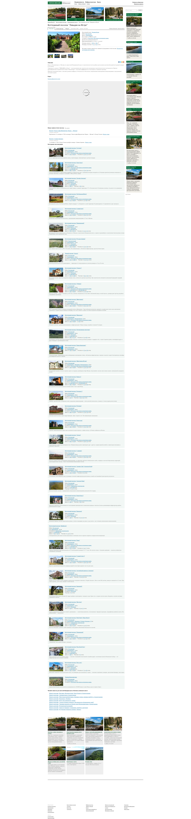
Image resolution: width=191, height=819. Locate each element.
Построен (73, 183)
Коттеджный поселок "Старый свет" (74, 208)
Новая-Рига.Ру (51, 22)
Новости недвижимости (110, 806)
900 (74, 384)
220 (70, 275)
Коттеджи (69, 807)
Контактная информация (129, 806)
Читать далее (106, 134)
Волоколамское (78, 318)
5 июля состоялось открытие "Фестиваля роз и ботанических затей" (76, 702)
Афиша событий (82, 3)
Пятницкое (77, 364)
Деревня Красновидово (71, 677)
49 (87, 457)
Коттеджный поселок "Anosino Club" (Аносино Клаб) (78, 466)
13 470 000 (72, 487)
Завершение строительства (77, 486)
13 (84, 259)
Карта (99, 2)
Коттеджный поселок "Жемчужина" (74, 299)
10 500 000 (72, 546)
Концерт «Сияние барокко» (56, 138)
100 (70, 337)
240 (70, 654)
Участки (68, 806)
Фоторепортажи (108, 809)
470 (70, 154)
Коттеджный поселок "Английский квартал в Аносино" (79, 570)
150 (70, 215)
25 (87, 215)
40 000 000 (72, 245)
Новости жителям (54, 693)
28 (75, 182)
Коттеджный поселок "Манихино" (74, 315)
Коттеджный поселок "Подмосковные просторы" (77, 329)
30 (87, 246)
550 (74, 441)
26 (75, 454)
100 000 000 (82, 383)
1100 (74, 275)
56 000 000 (72, 184)
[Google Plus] (123, 62)
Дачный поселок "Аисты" (71, 253)
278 (70, 625)
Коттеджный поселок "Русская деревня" (75, 239)
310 (74, 412)
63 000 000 (72, 383)
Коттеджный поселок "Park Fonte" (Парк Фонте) (77, 617)
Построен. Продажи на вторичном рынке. (98, 38)
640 (74, 246)
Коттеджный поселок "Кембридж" (58, 526)
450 (96, 43)
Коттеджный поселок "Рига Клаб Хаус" (75, 647)
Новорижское (89, 35)
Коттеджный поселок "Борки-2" (73, 376)
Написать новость (138, 4)
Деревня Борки (95, 32)
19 (84, 457)
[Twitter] (120, 62)
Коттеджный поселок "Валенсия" (73, 511)
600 (74, 291)
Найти (140, 10)
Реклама (126, 807)
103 (70, 259)
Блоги (75, 3)
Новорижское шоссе (73, 22)
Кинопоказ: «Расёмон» (65, 698)
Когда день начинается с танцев (67, 700)
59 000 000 (72, 290)
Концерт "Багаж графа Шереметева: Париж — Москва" (63, 130)
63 (54, 533)
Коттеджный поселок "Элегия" (73, 435)
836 (74, 154)
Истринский (88, 33)
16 (84, 441)
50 (86, 200)
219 (70, 246)
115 (70, 548)
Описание (51, 28)
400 (70, 170)
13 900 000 (56, 532)
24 (87, 170)
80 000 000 (81, 290)
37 (87, 154)
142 (70, 670)
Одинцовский (50, 816)
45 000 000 (72, 274)
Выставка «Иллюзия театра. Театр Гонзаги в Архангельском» (75, 693)
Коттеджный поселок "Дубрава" (73, 283)
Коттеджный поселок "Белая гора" (74, 420)
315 (70, 397)
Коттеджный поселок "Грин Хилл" (74, 162)
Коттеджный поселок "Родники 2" (74, 391)
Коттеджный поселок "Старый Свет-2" (75, 556)
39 (75, 257)
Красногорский (72, 241)
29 (75, 166)
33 (75, 287)
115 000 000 (72, 169)
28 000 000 (72, 653)
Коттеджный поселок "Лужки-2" (73, 268)
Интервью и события (109, 810)
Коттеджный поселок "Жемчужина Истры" (76, 361)
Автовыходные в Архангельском (67, 695)
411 (74, 231)
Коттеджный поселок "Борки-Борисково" (75, 345)
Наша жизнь (126, 809)
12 (84, 231)
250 (70, 291)
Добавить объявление (137, 2)
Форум (67, 28)
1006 (74, 259)
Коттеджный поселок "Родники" (73, 406)
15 (93, 44)
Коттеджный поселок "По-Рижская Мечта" (76, 194)
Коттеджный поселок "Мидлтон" (73, 602)
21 (87, 259)
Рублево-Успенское (85, 621)
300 (70, 186)
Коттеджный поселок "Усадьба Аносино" (75, 178)
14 (87, 412)
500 (74, 170)
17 (84, 291)
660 (74, 200)
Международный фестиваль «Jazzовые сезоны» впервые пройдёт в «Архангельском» (81, 697)
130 (70, 577)
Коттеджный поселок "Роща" (72, 540)
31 (94, 36)
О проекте (126, 804)
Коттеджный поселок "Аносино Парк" (75, 481)
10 (84, 215)
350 (70, 457)
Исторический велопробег (66, 706)
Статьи (88, 3)
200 (70, 384)
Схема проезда (59, 28)
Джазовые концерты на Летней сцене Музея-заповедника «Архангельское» (78, 704)
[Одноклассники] (122, 62)
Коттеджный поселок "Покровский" (74, 632)
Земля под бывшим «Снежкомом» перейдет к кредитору (73, 707)
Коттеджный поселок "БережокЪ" (73, 586)
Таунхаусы (69, 809)
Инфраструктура (90, 2)
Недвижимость (79, 2)
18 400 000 (72, 336)
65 (86, 337)
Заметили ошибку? (121, 28)
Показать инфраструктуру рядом (54, 78)
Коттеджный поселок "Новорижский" (74, 223)
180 (93, 43)
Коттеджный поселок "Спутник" (73, 148)
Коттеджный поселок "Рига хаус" (73, 662)
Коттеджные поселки (61, 22)
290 (70, 412)
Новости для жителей (109, 804)
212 (74, 337)
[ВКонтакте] (119, 62)
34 (75, 151)
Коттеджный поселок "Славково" (73, 450)
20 (96, 44)
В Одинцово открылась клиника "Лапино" (70, 709)
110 (70, 608)
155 (70, 231)
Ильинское (77, 621)
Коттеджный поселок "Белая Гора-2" (74, 495)
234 (74, 548)
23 (75, 226)
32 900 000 (72, 229)
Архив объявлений (90, 810)
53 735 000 (72, 624)
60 (87, 384)
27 (75, 197)
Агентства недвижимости (91, 809)
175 (70, 200)
